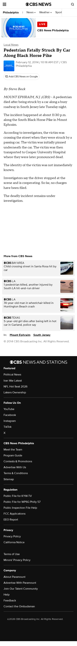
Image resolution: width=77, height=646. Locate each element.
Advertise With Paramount (20, 582)
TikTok (7, 426)
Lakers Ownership (15, 392)
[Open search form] (72, 4)
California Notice (14, 542)
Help (6, 594)
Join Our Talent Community (21, 588)
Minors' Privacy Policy (17, 560)
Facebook (10, 415)
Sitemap (9, 479)
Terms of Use (12, 554)
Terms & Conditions (16, 473)
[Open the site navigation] (14, 4)
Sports (59, 12)
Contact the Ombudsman (19, 606)
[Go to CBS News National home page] (38, 4)
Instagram (10, 421)
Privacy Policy (12, 536)
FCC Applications (14, 513)
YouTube (9, 409)
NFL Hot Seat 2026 (15, 386)
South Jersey (41, 335)
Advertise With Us (15, 467)
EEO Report (11, 519)
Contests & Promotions (18, 461)
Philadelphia (11, 12)
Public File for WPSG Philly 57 (22, 501)
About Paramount (14, 576)
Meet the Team (13, 449)
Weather (44, 12)
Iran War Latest (13, 380)
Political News (12, 374)
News (30, 12)
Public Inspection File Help (20, 507)
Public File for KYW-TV (18, 496)
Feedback (10, 600)
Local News (11, 44)
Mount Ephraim (20, 335)
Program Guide (13, 455)
